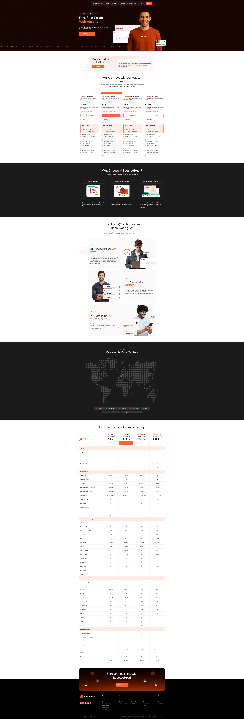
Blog (159, 701)
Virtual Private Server (106, 703)
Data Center (160, 699)
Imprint (144, 705)
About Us (160, 697)
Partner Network (122, 699)
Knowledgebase (134, 697)
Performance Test (123, 703)
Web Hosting (104, 697)
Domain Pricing (105, 709)
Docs (120, 697)
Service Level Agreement (148, 699)
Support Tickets (134, 701)
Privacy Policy (146, 701)
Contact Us (133, 699)
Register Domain (105, 705)
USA (143, 3)
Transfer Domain (105, 707)
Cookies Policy (146, 703)
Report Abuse (134, 703)
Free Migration (122, 701)
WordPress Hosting (106, 699)
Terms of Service (146, 697)
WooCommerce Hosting (107, 701)
